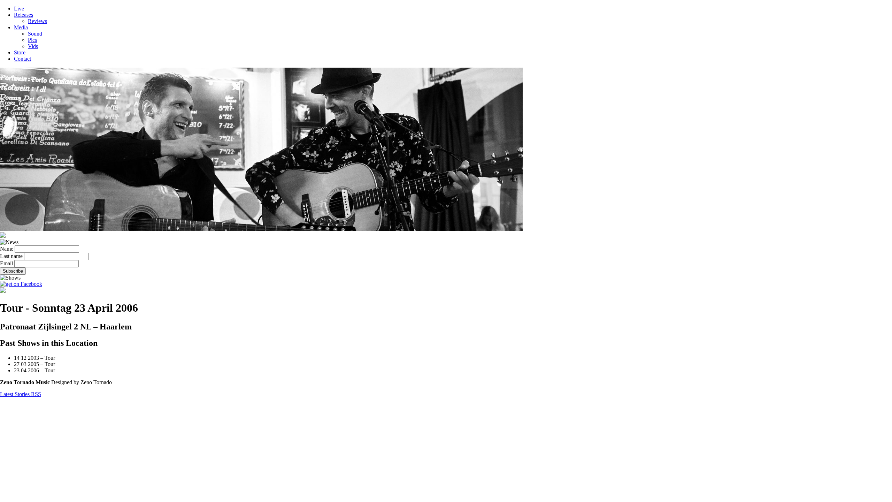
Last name (11, 256)
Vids (33, 46)
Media (21, 27)
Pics (32, 40)
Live (19, 9)
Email (6, 263)
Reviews (37, 21)
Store (19, 52)
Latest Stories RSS (20, 394)
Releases (23, 15)
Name (6, 249)
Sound (35, 34)
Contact (22, 59)
